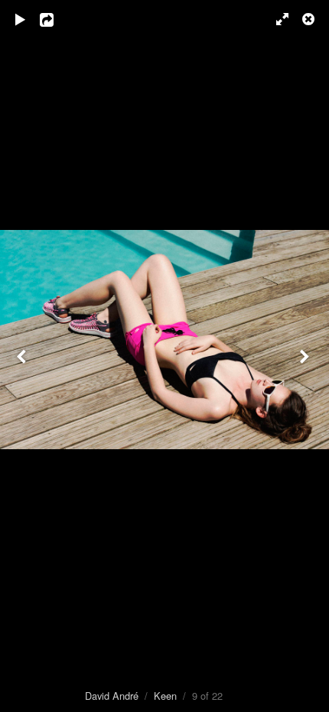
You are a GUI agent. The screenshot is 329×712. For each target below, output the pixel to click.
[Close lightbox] (310, 19)
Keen (165, 695)
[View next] (306, 356)
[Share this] (57, 19)
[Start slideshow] (20, 19)
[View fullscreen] (275, 19)
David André (111, 695)
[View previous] (23, 356)
